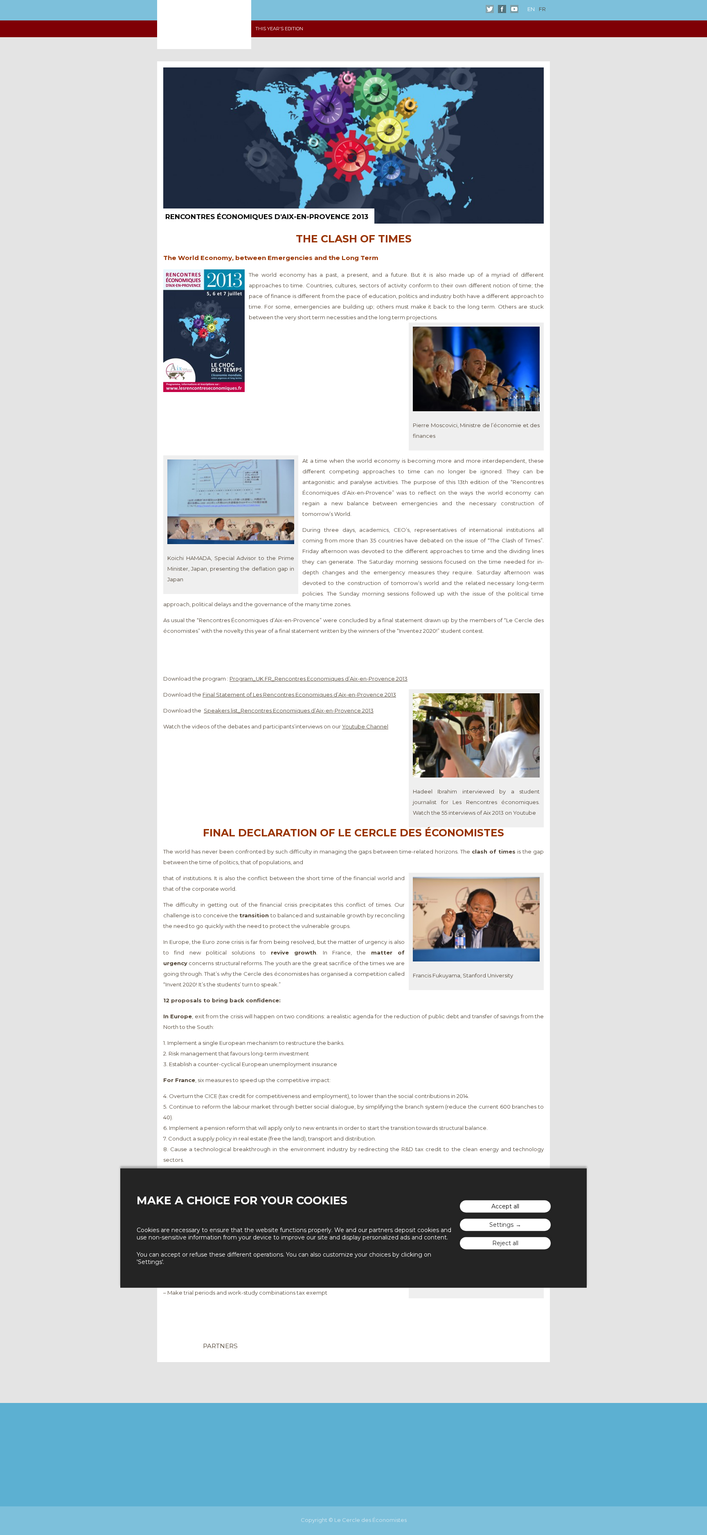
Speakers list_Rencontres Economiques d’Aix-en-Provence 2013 (289, 710)
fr (542, 9)
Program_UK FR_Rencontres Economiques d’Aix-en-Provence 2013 (319, 678)
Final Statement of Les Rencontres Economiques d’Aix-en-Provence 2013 (299, 694)
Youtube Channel (365, 726)
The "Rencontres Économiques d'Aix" (204, 24)
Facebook (502, 9)
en (531, 9)
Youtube (514, 9)
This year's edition (279, 28)
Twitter (490, 9)
